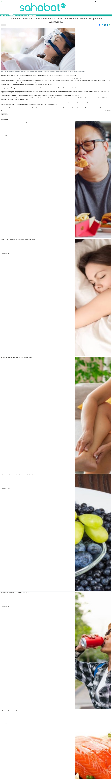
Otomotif (17, 15)
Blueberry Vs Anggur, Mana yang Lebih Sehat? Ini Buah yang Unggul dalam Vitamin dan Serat (18, 474)
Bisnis (5, 15)
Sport (8, 15)
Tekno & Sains (22, 15)
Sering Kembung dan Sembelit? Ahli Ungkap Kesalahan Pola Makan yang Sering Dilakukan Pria (19, 122)
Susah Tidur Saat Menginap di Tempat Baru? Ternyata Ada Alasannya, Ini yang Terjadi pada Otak (19, 239)
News (2, 15)
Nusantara (35, 15)
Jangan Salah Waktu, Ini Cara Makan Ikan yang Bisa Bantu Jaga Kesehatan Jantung (16, 710)
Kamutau (31, 15)
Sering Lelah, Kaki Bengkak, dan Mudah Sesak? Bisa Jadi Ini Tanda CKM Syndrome (16, 357)
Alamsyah (57, 22)
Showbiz (27, 15)
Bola (14, 15)
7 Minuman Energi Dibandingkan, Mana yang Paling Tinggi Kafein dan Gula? (15, 592)
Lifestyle (11, 15)
